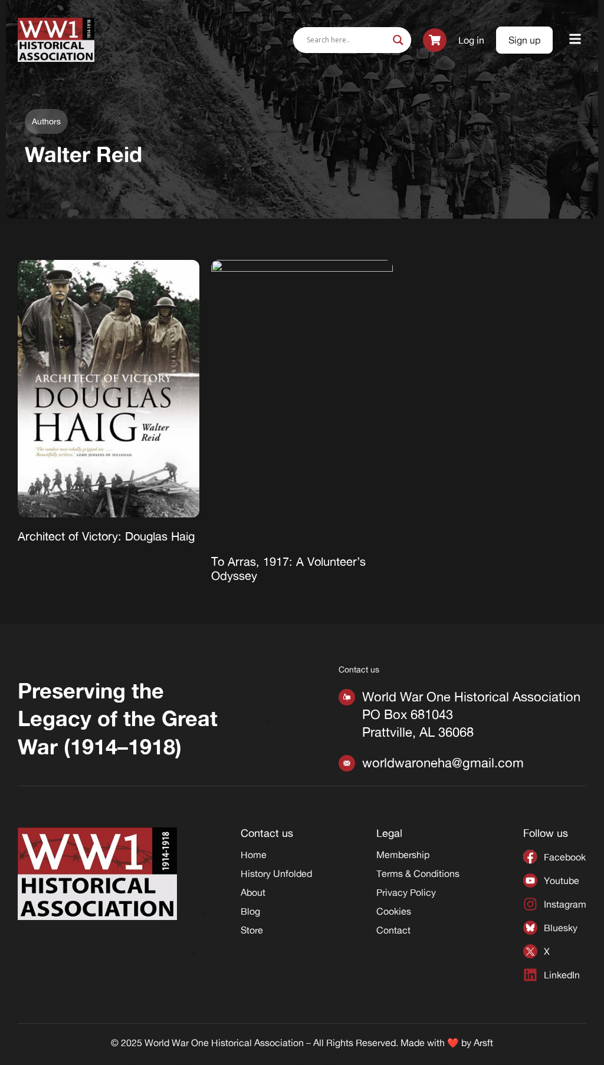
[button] (575, 40)
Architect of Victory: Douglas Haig (106, 536)
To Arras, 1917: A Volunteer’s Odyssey (288, 568)
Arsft (483, 1042)
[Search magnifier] (398, 40)
